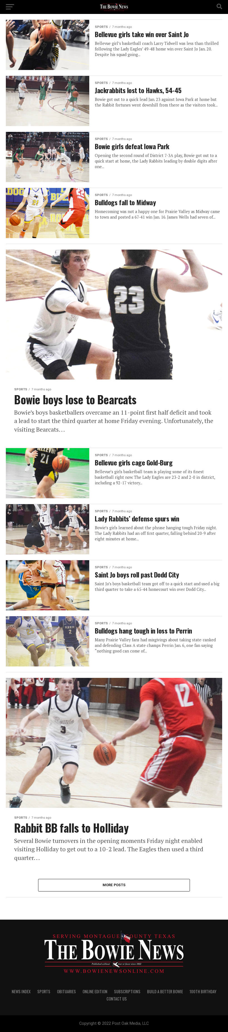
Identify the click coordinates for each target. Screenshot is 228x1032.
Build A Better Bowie (165, 991)
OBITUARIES (66, 991)
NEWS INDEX (21, 991)
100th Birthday (203, 991)
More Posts (114, 885)
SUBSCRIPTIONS (127, 991)
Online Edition (95, 991)
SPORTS (43, 991)
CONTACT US (116, 999)
